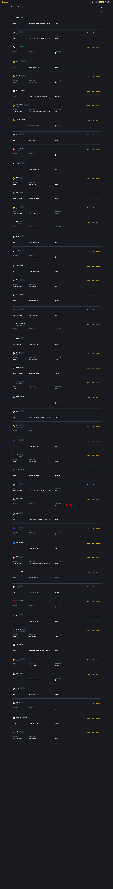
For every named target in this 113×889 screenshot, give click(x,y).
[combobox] (17, 12)
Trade (93, 18)
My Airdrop (88, 18)
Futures (28, 2)
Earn (33, 2)
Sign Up (101, 2)
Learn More (98, 18)
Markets (18, 2)
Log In (96, 2)
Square (38, 2)
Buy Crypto (13, 2)
